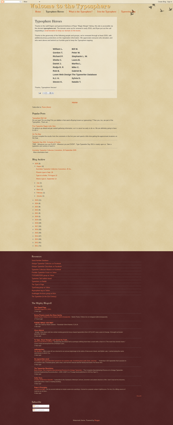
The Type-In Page (38, 284)
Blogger (97, 420)
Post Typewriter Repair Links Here (44, 126)
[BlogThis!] (46, 93)
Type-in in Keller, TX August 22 (46, 175)
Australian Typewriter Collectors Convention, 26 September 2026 (54, 150)
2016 (37, 229)
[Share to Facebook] (50, 93)
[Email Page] (39, 93)
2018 (37, 223)
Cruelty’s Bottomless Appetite (43, 380)
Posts (36, 406)
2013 (37, 239)
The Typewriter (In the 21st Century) (44, 296)
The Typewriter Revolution (43, 368)
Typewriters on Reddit (39, 281)
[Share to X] (48, 93)
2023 (37, 207)
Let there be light (39, 389)
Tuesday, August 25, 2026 (42, 309)
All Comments (39, 410)
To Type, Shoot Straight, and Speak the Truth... (51, 340)
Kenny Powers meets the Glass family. (48, 315)
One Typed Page (40, 307)
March (39, 189)
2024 (37, 203)
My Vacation (38, 351)
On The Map (36, 134)
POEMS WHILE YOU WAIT (43, 323)
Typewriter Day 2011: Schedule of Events (46, 142)
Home (38, 11)
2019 (37, 220)
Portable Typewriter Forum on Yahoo (44, 272)
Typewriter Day (128, 11)
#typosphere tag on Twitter (41, 290)
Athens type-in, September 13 (46, 179)
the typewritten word (41, 359)
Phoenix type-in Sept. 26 (44, 172)
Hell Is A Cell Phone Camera (43, 342)
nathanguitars (39, 349)
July (38, 183)
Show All (139, 396)
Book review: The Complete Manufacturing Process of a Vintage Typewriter (58, 370)
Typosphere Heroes (55, 11)
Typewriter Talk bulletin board (42, 278)
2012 (37, 242)
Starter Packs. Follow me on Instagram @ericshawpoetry (52, 317)
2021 (37, 213)
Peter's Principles (40, 387)
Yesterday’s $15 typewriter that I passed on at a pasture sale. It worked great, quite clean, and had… (66, 361)
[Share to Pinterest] (53, 93)
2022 (37, 210)
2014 (37, 236)
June (38, 186)
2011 (37, 246)
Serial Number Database (40, 260)
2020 (37, 216)
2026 (37, 163)
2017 (37, 226)
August (39, 166)
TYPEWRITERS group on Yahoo (43, 275)
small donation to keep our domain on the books (62, 31)
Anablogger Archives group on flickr (44, 293)
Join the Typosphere (106, 11)
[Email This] (44, 93)
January (39, 196)
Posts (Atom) (46, 107)
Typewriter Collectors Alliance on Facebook (46, 269)
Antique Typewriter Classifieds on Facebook (47, 266)
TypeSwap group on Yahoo (41, 287)
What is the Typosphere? (80, 11)
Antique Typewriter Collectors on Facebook (46, 263)
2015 (37, 233)
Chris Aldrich (39, 330)
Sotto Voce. (38, 378)
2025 (37, 200)
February (40, 193)
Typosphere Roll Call (39, 118)
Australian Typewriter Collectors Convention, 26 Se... (54, 169)
